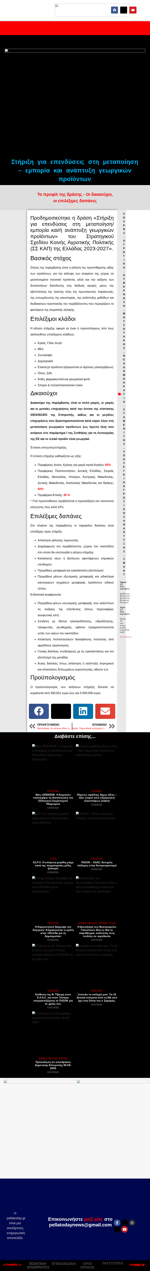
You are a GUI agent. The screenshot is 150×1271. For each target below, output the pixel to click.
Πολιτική (96, 858)
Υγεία (53, 858)
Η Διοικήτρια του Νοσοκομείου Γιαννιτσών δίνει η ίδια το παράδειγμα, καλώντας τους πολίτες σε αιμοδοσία (97, 931)
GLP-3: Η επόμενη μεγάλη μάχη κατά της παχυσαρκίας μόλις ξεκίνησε (53, 865)
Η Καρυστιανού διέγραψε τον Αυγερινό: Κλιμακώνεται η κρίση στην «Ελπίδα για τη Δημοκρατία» (53, 931)
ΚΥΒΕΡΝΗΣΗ (124, 290)
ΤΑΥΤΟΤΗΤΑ (112, 1263)
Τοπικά (102, 923)
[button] (39, 711)
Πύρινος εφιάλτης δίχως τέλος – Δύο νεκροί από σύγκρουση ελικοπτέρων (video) (97, 797)
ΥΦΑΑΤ (124, 567)
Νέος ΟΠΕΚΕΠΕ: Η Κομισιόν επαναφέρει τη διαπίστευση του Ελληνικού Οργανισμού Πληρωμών (53, 799)
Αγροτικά (53, 791)
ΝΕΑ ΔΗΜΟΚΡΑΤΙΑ (124, 378)
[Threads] (117, 1229)
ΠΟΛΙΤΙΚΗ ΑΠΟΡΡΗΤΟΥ (38, 1265)
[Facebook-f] (117, 1222)
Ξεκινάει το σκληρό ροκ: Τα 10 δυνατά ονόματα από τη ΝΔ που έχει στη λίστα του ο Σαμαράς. (97, 997)
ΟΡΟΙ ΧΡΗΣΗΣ (87, 1265)
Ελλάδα (97, 791)
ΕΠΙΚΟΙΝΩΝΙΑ (64, 1264)
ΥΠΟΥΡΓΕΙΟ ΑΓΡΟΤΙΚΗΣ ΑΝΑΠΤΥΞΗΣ (124, 501)
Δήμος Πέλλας (87, 923)
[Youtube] (132, 10)
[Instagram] (132, 1222)
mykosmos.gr (125, 637)
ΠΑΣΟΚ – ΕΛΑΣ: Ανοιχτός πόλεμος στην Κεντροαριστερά (97, 864)
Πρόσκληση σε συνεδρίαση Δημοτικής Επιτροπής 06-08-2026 (53, 1065)
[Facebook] (114, 10)
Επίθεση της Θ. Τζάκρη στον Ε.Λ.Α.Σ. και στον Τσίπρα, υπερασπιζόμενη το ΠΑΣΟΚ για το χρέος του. (53, 999)
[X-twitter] (123, 10)
